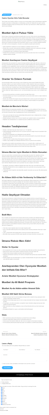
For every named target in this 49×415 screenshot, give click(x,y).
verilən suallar (15, 185)
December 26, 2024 (16, 14)
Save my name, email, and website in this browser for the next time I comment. (19, 363)
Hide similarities (5, 382)
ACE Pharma (21, 374)
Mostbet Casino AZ (6, 14)
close (7, 410)
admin (22, 14)
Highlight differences (6, 383)
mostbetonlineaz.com (31, 110)
